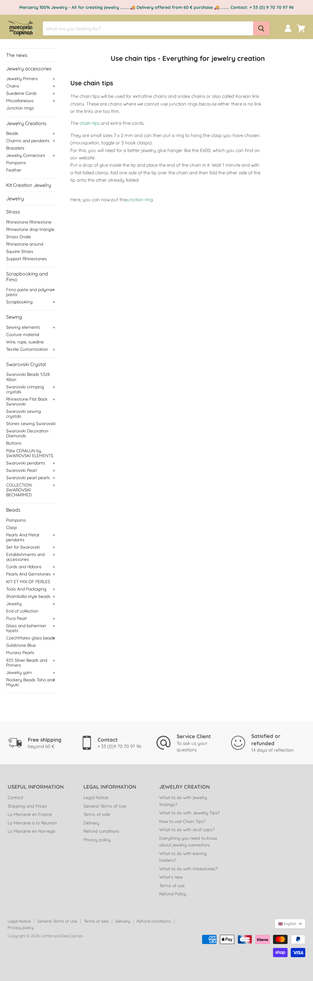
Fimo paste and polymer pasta (30, 292)
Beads (12, 133)
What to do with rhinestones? (188, 869)
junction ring (139, 199)
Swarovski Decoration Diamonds (27, 433)
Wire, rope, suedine (25, 342)
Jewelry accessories (29, 68)
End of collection (22, 611)
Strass (13, 212)
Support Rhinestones (26, 258)
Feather (13, 170)
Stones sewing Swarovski (31, 423)
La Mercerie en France (30, 814)
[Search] (261, 28)
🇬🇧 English (287, 923)
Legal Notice (95, 797)
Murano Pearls (20, 652)
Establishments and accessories (25, 557)
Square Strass (19, 251)
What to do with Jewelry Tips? (189, 813)
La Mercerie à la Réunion (32, 823)
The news (17, 55)
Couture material (22, 334)
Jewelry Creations (26, 123)
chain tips (90, 123)
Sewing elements (23, 327)
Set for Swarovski (23, 547)
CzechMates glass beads (30, 638)
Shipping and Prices (27, 806)
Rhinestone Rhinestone (28, 222)
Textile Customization (27, 349)
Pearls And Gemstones (28, 574)
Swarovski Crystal (26, 364)
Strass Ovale (18, 236)
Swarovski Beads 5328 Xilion (28, 377)
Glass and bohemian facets (26, 628)
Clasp (11, 527)
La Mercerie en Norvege (31, 831)
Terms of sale (96, 814)
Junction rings (20, 108)
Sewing (14, 317)
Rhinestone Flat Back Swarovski (26, 401)
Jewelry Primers (22, 78)
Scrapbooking (19, 302)
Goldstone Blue (21, 645)
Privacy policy (97, 839)
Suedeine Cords (21, 93)
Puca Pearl (16, 618)
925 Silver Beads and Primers (26, 662)
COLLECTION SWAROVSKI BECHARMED (19, 490)
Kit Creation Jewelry (28, 185)
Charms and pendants (28, 140)
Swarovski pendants (25, 463)
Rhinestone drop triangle (30, 229)
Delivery (91, 823)
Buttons (13, 443)
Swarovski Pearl (21, 470)
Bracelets (15, 148)
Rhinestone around (24, 244)
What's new (171, 877)
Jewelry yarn (19, 672)
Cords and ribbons (24, 566)
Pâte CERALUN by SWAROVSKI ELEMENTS (29, 453)
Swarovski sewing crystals (23, 414)
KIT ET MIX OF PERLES (28, 581)
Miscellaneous (20, 100)
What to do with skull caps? (187, 829)
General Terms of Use (104, 806)
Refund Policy (172, 894)
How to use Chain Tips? (182, 821)
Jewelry (15, 198)
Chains (12, 86)
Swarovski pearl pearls (28, 477)
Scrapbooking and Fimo (27, 276)
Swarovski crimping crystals (25, 389)
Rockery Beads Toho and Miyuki (30, 682)
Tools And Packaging (26, 589)
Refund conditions (101, 831)
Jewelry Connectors (25, 155)
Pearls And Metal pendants (22, 537)
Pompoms (16, 162)
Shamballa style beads (28, 596)
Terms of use (172, 885)
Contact (15, 797)
